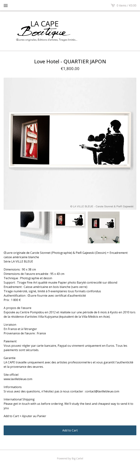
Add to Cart (70, 430)
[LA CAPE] (70, 31)
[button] (6, 5)
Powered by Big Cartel (70, 458)
